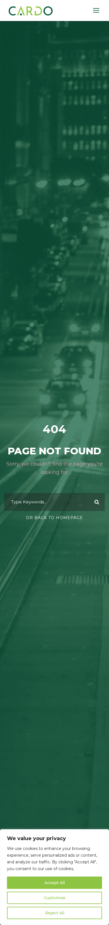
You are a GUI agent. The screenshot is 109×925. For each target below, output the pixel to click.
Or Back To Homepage (54, 517)
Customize (54, 897)
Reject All (54, 912)
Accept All (54, 882)
